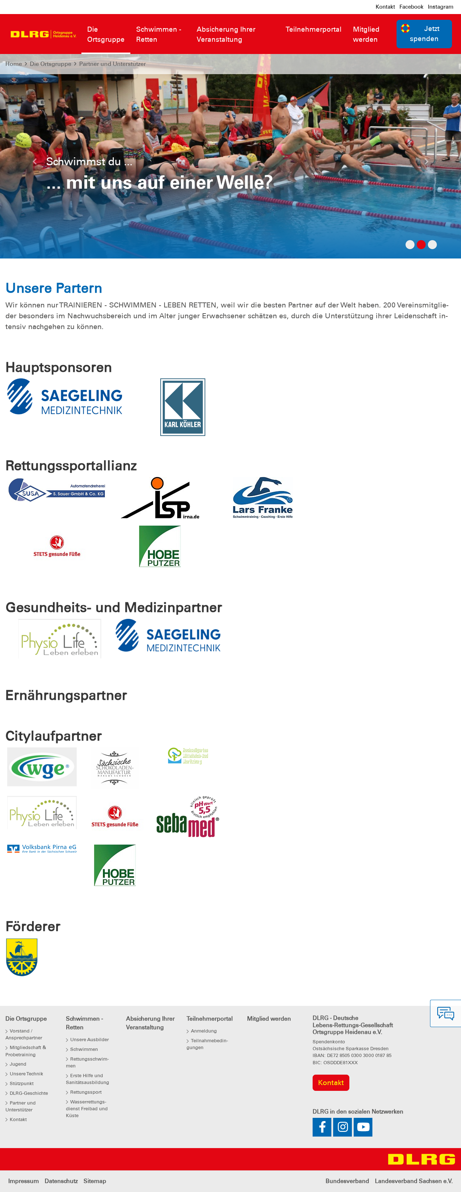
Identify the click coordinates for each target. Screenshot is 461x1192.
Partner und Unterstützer (112, 63)
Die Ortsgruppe (50, 63)
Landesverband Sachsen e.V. (414, 1181)
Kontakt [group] (331, 1082)
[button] (34, 163)
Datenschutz (61, 1181)
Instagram (440, 7)
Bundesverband (347, 1181)
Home (13, 63)
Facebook (411, 7)
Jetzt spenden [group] (424, 33)
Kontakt (385, 7)
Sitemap (95, 1181)
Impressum (23, 1181)
